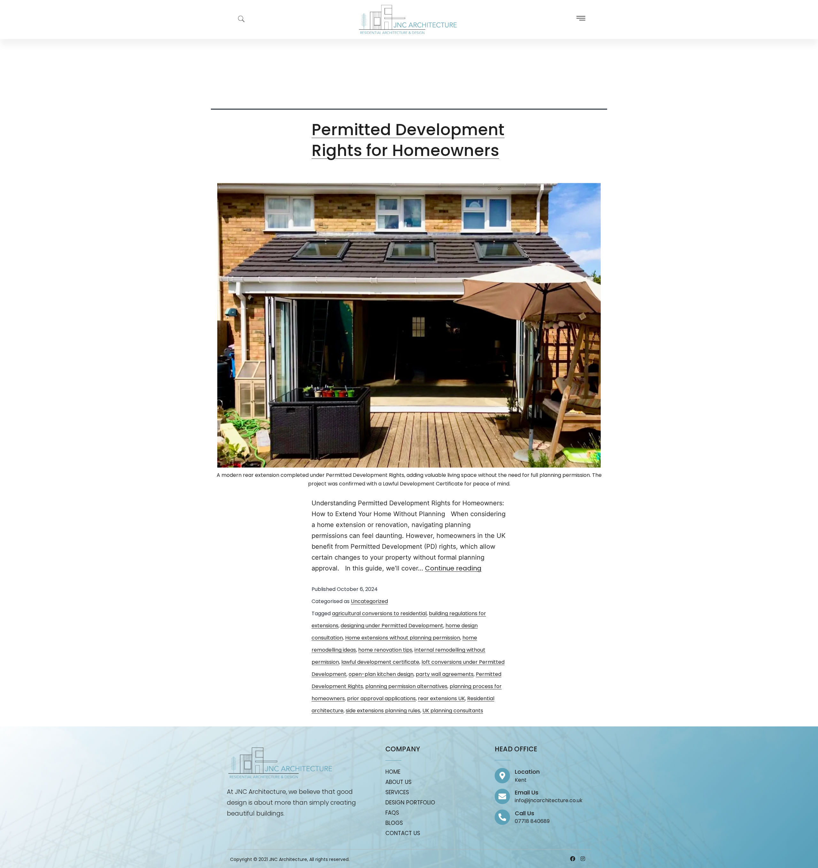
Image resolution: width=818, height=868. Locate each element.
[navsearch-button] (238, 19)
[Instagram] (583, 859)
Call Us (524, 813)
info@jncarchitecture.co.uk (549, 800)
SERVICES (397, 792)
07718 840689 (532, 821)
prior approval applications (381, 698)
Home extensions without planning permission (402, 637)
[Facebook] (572, 859)
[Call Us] (502, 817)
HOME (392, 772)
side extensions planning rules (383, 710)
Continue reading (453, 568)
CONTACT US (402, 833)
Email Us (526, 792)
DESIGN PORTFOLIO (410, 802)
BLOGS (394, 823)
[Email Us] (502, 796)
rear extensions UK (441, 698)
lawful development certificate (380, 662)
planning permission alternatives (406, 686)
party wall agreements (445, 674)
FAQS (392, 813)
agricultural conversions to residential (379, 613)
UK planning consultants (452, 710)
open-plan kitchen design (381, 674)
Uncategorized (369, 601)
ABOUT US (398, 782)
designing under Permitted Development (392, 625)
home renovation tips (385, 650)
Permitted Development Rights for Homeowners (408, 140)
